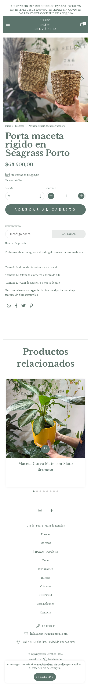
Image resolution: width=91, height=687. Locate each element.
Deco (45, 560)
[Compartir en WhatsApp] (8, 306)
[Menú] (9, 24)
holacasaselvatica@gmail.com (49, 634)
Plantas (45, 534)
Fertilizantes (45, 569)
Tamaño (9, 188)
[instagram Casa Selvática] (40, 510)
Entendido (45, 677)
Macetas (19, 126)
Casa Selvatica (45, 604)
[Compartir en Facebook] (16, 306)
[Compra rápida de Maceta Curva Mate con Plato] (45, 449)
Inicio (8, 126)
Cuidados (45, 586)
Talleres (45, 578)
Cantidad (51, 188)
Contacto (45, 612)
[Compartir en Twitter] (23, 306)
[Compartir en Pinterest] (31, 306)
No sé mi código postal (16, 243)
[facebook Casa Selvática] (51, 510)
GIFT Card (45, 595)
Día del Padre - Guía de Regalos (46, 525)
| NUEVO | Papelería (45, 551)
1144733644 (49, 625)
